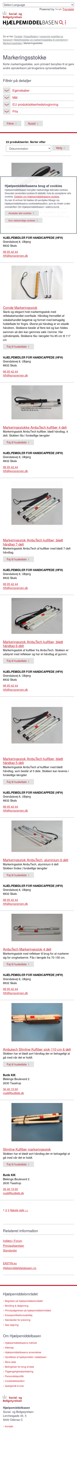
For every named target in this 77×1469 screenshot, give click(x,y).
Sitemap (9, 1347)
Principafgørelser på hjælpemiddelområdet (28, 1310)
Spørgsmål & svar (14, 1385)
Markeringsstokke (12, 43)
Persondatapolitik (14, 1376)
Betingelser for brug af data (19, 1366)
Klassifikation (31, 36)
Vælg (59, 148)
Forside (18, 36)
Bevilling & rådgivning (16, 1305)
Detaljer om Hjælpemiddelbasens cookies (36, 196)
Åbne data (10, 1362)
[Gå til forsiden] (25, 23)
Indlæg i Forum (12, 1241)
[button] (62, 22)
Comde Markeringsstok (20, 307)
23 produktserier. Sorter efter (26, 142)
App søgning (12, 1324)
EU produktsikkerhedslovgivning (35, 104)
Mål (15, 97)
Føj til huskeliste (17, 346)
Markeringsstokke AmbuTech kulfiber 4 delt (35, 427)
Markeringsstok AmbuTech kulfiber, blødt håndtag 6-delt (33, 643)
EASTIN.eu (10, 1263)
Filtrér (10, 123)
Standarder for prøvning (17, 1319)
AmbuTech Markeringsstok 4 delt (27, 949)
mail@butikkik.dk (13, 1093)
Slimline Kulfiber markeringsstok (27, 1149)
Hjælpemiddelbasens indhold (21, 1342)
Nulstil (32, 123)
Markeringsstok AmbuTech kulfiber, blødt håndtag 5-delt (33, 760)
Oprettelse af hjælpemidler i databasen (26, 1357)
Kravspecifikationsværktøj (18, 1315)
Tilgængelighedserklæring (19, 1371)
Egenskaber (20, 90)
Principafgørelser (13, 1246)
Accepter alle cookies (19, 213)
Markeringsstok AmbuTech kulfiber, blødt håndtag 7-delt (33, 541)
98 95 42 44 (10, 252)
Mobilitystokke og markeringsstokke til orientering (40, 39)
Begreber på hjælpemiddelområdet (24, 1300)
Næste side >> (19, 1210)
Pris (15, 111)
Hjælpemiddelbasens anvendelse (23, 1352)
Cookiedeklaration (15, 1380)
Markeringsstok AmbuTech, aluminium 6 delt (35, 859)
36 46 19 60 (10, 1089)
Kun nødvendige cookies (21, 220)
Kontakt (9, 1426)
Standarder (10, 1250)
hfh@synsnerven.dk (15, 256)
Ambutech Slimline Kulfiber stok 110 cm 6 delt (37, 1049)
